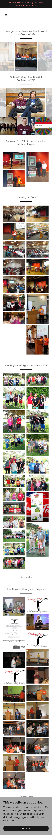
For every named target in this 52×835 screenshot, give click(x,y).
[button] (6, 15)
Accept (26, 828)
